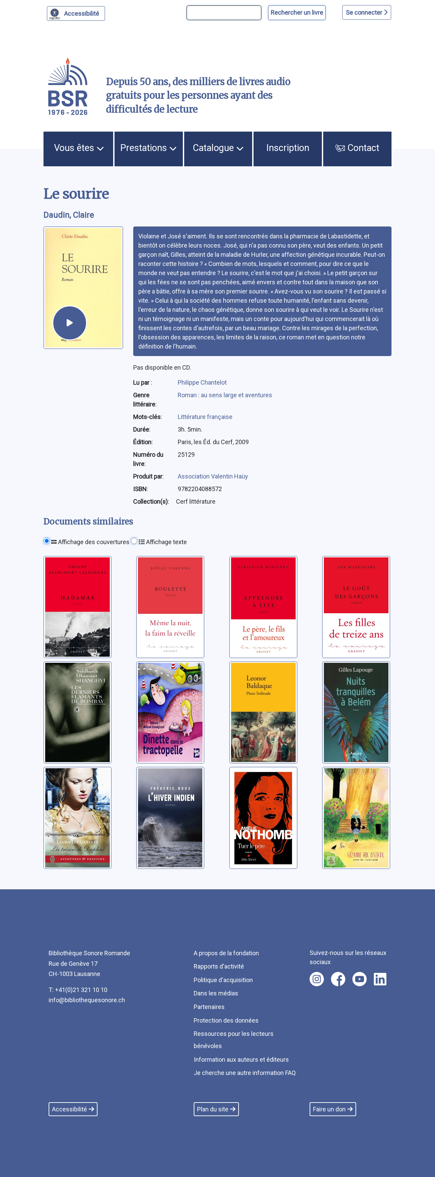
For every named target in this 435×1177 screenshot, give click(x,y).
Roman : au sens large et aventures (225, 395)
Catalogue (214, 147)
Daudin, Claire (69, 215)
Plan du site (212, 1109)
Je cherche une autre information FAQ (245, 1072)
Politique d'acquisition (223, 979)
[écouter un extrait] (69, 322)
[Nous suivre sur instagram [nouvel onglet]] (317, 979)
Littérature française (205, 416)
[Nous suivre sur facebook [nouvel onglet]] (338, 979)
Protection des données (226, 1020)
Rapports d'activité (219, 966)
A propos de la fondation (226, 953)
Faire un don (329, 1109)
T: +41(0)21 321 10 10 (78, 989)
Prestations (144, 147)
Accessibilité (81, 13)
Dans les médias (216, 993)
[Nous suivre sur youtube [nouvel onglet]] (359, 979)
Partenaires (209, 1006)
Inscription (287, 147)
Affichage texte (166, 541)
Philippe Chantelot (202, 382)
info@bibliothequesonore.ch (87, 1000)
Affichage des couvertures (93, 541)
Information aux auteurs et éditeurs (241, 1059)
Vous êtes (75, 147)
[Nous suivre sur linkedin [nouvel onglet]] (380, 979)
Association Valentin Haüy (213, 476)
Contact (362, 147)
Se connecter (365, 12)
